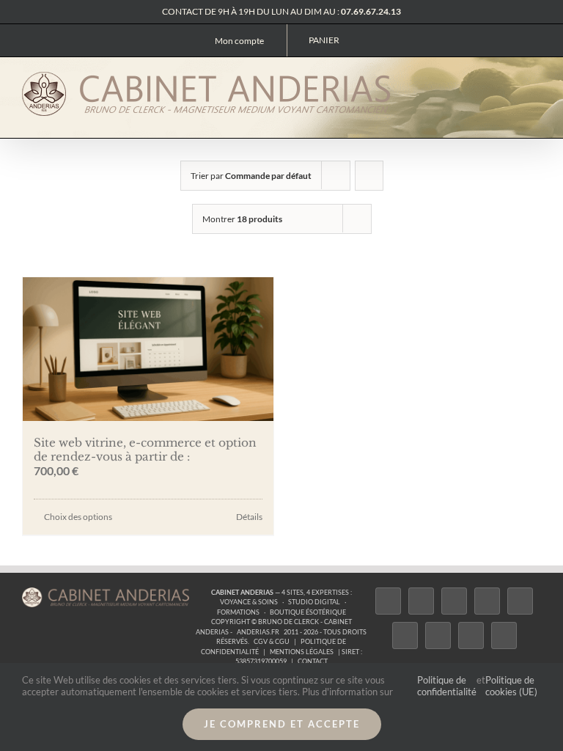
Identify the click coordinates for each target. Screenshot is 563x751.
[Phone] (504, 635)
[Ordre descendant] (369, 176)
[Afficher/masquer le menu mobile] (535, 81)
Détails (249, 516)
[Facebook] (388, 601)
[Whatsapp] (471, 635)
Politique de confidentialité (446, 685)
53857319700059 (261, 661)
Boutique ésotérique (308, 612)
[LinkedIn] (438, 635)
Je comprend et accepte (282, 724)
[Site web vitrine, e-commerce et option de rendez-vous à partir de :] (148, 348)
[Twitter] (421, 601)
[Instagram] (454, 601)
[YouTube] (405, 635)
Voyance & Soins (249, 602)
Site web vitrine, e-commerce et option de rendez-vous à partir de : (145, 450)
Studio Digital (314, 602)
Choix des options (78, 516)
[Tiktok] (487, 601)
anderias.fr (258, 632)
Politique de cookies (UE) (511, 685)
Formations (238, 612)
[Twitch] (520, 601)
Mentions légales (302, 652)
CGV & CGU (272, 641)
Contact (313, 661)
